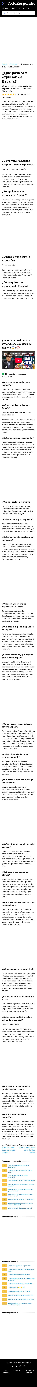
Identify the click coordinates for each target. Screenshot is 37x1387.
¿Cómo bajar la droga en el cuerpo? (20, 1208)
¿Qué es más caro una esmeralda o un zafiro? (21, 1270)
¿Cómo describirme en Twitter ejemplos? (18, 1176)
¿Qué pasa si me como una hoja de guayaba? (8, 1150)
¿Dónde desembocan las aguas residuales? (18, 1166)
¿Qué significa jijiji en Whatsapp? (19, 1274)
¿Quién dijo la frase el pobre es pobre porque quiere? (20, 1190)
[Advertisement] (18, 38)
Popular (26, 8)
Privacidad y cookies (29, 1371)
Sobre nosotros (6, 1371)
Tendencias (16, 8)
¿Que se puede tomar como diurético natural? (27, 1150)
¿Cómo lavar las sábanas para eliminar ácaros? (21, 1185)
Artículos (5, 8)
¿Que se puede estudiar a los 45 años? (21, 1199)
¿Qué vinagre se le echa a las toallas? (20, 1283)
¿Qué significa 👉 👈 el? (16, 1287)
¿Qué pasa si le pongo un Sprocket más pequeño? (21, 1279)
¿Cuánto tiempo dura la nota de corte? (21, 1295)
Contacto (17, 1370)
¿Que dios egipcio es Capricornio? (19, 1266)
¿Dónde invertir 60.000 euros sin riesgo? (21, 1180)
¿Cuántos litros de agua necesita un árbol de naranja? (20, 1304)
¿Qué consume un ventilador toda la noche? (20, 1171)
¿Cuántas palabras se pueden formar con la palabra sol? (20, 1204)
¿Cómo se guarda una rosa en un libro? (21, 1299)
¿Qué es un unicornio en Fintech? (19, 1291)
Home (4, 64)
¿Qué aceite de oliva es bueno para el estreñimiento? (20, 1195)
